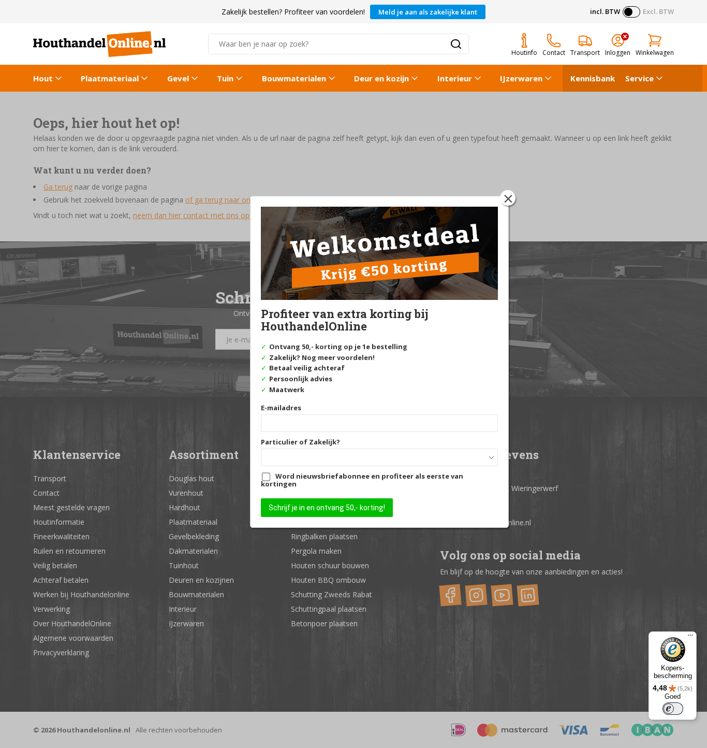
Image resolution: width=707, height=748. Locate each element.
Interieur (454, 78)
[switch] (672, 708)
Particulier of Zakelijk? (300, 442)
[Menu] (690, 637)
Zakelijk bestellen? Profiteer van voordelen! (293, 12)
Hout (43, 78)
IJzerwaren (521, 78)
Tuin (225, 78)
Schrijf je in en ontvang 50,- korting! (327, 508)
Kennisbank (592, 78)
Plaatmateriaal (110, 78)
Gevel (178, 78)
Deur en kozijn (381, 78)
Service (639, 78)
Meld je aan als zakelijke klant (427, 12)
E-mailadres (281, 407)
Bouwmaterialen (294, 78)
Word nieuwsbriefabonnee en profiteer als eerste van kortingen (362, 479)
